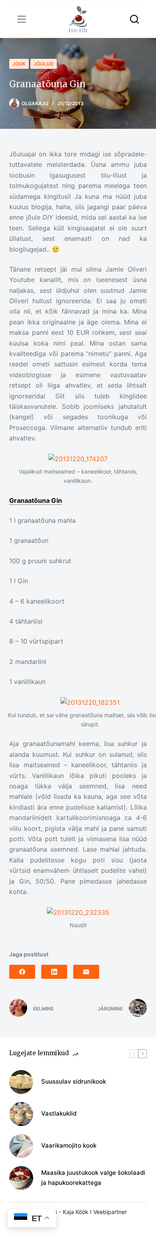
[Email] (86, 972)
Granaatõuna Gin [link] (35, 500)
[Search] (134, 19)
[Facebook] (22, 972)
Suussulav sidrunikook (73, 1081)
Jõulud (44, 64)
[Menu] (21, 19)
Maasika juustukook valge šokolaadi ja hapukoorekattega (93, 1177)
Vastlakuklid (58, 1113)
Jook (19, 64)
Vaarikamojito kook (68, 1145)
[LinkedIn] (54, 972)
